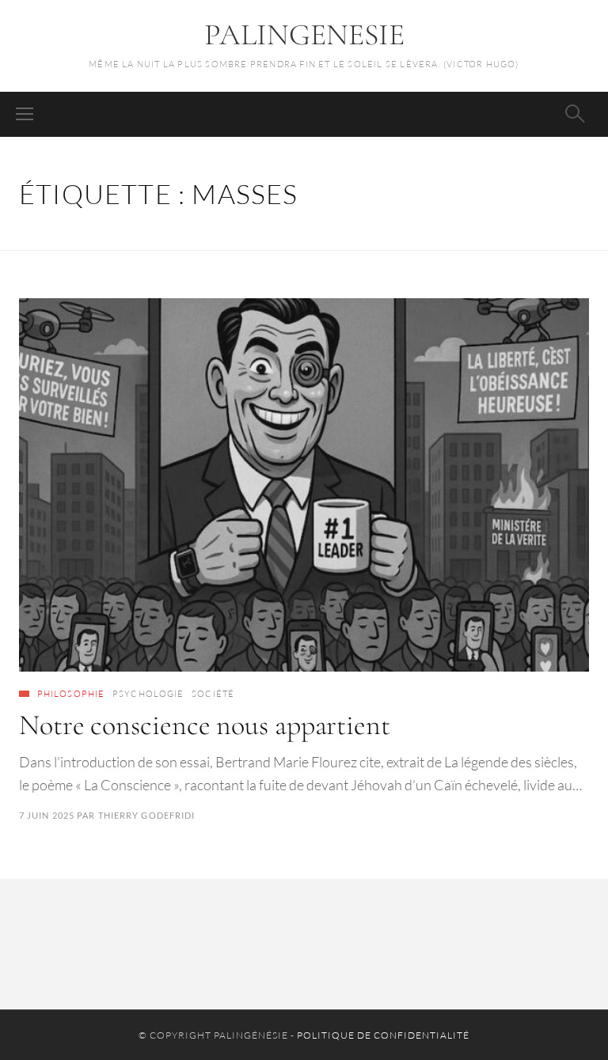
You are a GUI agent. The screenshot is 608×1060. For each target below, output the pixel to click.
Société (213, 693)
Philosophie (70, 693)
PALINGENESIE (304, 35)
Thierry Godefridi (147, 815)
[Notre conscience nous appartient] (304, 485)
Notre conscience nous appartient (204, 725)
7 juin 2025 (46, 815)
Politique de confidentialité (383, 1035)
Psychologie (148, 693)
